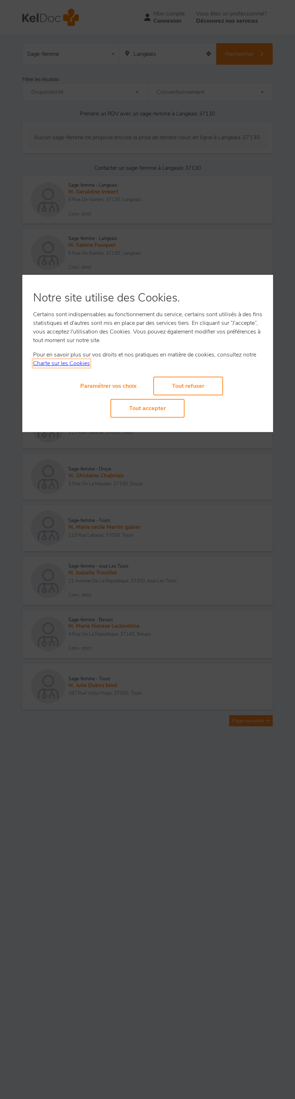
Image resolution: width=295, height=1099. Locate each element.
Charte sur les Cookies (61, 363)
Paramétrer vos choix (108, 386)
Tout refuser (188, 386)
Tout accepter (147, 408)
